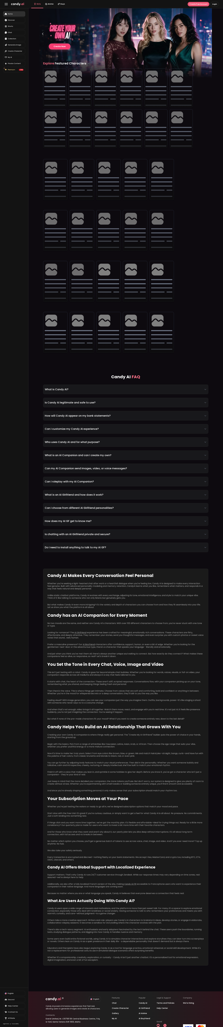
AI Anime (143, 1013)
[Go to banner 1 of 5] (118, 58)
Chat (114, 1003)
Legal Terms (6, 1023)
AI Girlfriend (80, 632)
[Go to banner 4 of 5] (129, 58)
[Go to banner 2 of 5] (121, 58)
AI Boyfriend (89, 644)
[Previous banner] (42, 44)
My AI (114, 1018)
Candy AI (143, 1003)
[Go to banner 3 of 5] (125, 58)
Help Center (162, 1008)
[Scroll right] (88, 63)
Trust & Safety (15, 1023)
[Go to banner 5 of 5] (133, 58)
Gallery (115, 1013)
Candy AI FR (130, 884)
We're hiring (188, 1003)
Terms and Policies (165, 1003)
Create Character (120, 1008)
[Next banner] (208, 44)
